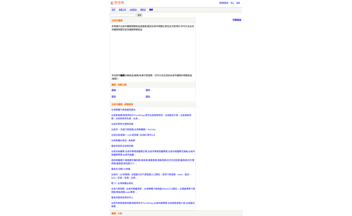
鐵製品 (143, 10)
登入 (232, 3)
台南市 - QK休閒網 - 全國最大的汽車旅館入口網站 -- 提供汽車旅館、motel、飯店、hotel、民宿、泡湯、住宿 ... (151, 176)
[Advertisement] (145, 52)
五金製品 (133, 10)
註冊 (238, 3)
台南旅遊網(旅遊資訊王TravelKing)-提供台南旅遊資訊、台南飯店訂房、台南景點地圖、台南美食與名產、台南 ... (151, 117)
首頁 (113, 10)
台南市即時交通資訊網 (122, 124)
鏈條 (114, 96)
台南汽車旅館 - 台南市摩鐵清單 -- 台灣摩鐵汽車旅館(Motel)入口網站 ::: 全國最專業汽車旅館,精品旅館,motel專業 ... (153, 190)
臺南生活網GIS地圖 (120, 169)
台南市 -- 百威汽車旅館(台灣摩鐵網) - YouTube (133, 129)
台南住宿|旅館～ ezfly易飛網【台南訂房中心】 (133, 135)
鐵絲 (148, 96)
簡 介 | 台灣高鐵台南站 (122, 183)
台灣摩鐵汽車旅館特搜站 (123, 110)
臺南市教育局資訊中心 (122, 197)
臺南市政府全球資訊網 (122, 146)
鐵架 (148, 90)
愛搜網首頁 (223, 3)
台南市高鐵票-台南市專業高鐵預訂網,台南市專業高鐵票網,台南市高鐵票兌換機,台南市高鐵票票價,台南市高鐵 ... (153, 153)
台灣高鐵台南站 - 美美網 (123, 140)
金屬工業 (122, 10)
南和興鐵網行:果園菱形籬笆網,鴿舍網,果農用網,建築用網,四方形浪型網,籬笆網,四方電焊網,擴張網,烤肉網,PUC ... (152, 162)
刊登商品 (237, 20)
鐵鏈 (114, 90)
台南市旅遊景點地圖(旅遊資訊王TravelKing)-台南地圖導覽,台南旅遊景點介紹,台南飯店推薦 (153, 204)
